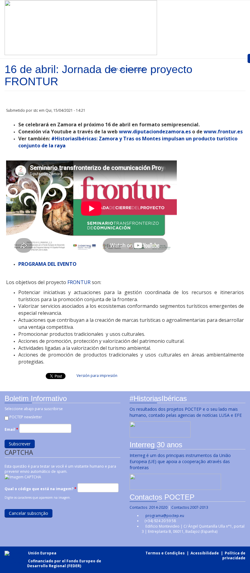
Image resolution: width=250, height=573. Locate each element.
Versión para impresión (97, 375)
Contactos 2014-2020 (148, 507)
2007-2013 (118, 69)
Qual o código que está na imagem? (41, 488)
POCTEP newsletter (25, 417)
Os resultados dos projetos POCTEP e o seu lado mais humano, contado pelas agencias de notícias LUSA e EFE (186, 412)
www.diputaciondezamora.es (155, 131)
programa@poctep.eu (164, 515)
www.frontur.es (223, 131)
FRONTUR (79, 282)
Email (11, 429)
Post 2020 (136, 69)
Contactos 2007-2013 (189, 507)
